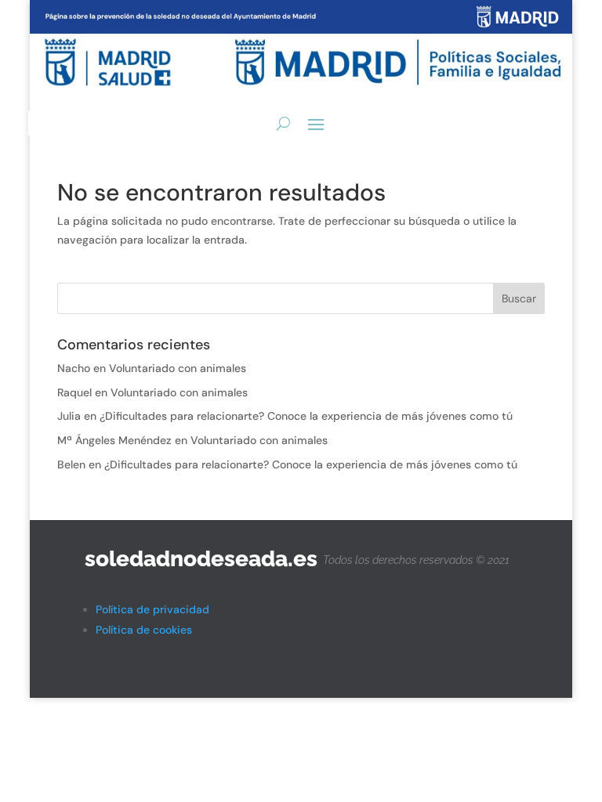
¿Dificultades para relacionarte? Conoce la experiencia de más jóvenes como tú (306, 416)
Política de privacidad (152, 609)
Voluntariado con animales (177, 368)
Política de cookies (144, 630)
